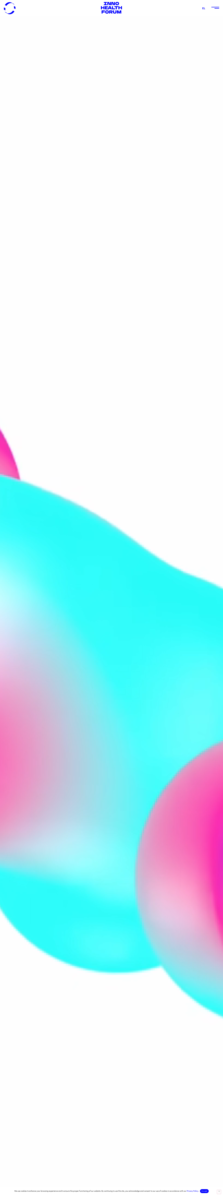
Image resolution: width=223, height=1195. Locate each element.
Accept (204, 1191)
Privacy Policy (192, 1191)
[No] (219, 1192)
